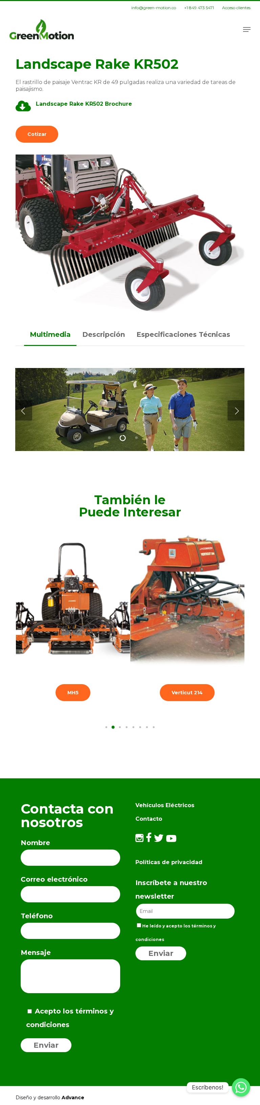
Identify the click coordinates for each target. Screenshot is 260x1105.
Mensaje (36, 952)
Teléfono (37, 916)
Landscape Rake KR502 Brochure (85, 104)
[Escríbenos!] (241, 1087)
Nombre (35, 843)
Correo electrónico (54, 879)
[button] (247, 29)
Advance (73, 1097)
